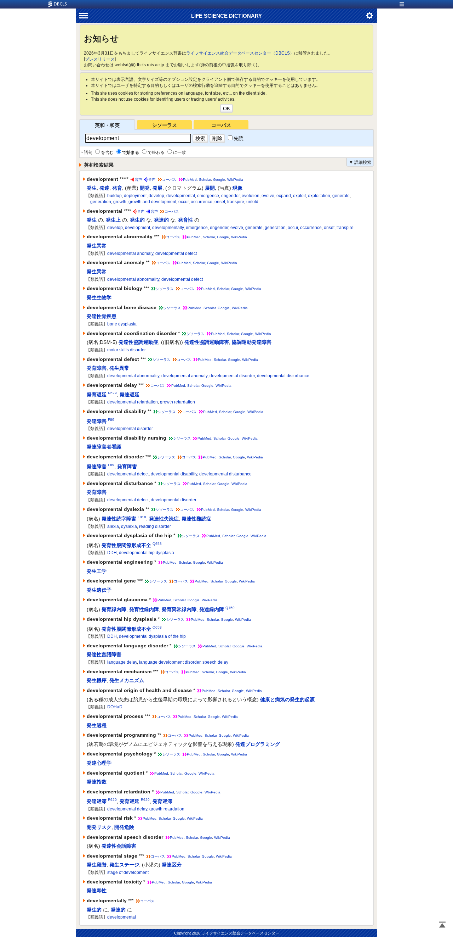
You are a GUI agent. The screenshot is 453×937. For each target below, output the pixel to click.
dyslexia (129, 526)
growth (119, 201)
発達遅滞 (97, 801)
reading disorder (155, 526)
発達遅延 (129, 394)
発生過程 (97, 725)
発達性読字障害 (119, 519)
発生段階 (97, 865)
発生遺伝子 (99, 590)
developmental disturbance (283, 375)
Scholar (205, 180)
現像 (237, 188)
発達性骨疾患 (101, 316)
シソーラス (164, 125)
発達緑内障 (211, 609)
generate (341, 195)
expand (283, 195)
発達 (104, 188)
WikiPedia (235, 180)
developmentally (168, 227)
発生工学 (97, 571)
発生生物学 (99, 297)
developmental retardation (132, 402)
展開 (210, 188)
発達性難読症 (196, 519)
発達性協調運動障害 (206, 342)
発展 (157, 188)
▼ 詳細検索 (360, 162)
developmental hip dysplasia (146, 552)
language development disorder (169, 662)
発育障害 (97, 368)
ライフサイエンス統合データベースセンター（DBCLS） (240, 53)
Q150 (230, 608)
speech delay (215, 662)
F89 (111, 420)
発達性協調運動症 (138, 342)
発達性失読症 (164, 519)
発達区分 (172, 865)
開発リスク (99, 827)
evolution (250, 195)
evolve (268, 195)
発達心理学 (99, 763)
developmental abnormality (133, 279)
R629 (112, 393)
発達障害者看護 (104, 447)
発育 (117, 188)
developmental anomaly (130, 253)
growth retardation (177, 402)
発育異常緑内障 (179, 609)
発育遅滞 (162, 801)
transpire (235, 201)
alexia (113, 526)
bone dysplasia (122, 324)
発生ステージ (124, 865)
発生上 (113, 220)
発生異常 (97, 246)
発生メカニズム (126, 680)
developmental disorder (232, 375)
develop (156, 195)
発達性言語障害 (104, 654)
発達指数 (97, 782)
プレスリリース (100, 59)
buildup (114, 195)
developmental (180, 195)
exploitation (319, 195)
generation (100, 201)
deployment (135, 195)
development (137, 227)
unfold (252, 201)
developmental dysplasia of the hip (152, 636)
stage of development (128, 872)
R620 (112, 800)
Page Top (442, 925)
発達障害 (97, 421)
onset (219, 201)
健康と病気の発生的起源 (287, 699)
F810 (142, 517)
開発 (145, 188)
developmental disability (174, 474)
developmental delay (127, 809)
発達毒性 (97, 890)
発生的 (137, 220)
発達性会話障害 (119, 846)
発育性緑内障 (144, 609)
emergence (208, 195)
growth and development (152, 201)
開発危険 (124, 827)
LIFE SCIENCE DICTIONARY (226, 16)
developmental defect (176, 253)
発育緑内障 (114, 609)
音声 (138, 180)
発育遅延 (97, 394)
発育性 (185, 220)
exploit (299, 195)
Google (219, 180)
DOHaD (114, 706)
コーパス (221, 125)
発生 (92, 188)
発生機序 (97, 680)
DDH (112, 552)
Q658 (157, 544)
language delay (122, 662)
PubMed (190, 180)
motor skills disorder (126, 349)
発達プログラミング (257, 744)
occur (183, 201)
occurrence (201, 201)
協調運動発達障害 (251, 342)
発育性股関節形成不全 (126, 545)
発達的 (161, 220)
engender (230, 195)
